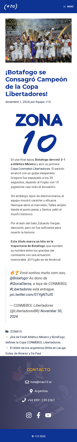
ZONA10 (16, 331)
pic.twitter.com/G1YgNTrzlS (31, 294)
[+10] (11, 6)
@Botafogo (18, 278)
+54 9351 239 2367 (41, 400)
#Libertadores (21, 289)
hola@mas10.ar (41, 382)
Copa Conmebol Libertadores (30, 168)
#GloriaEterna (20, 284)
